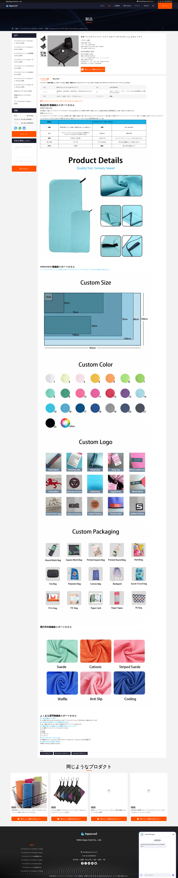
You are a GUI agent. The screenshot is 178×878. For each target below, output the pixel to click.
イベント (137, 5)
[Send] (173, 875)
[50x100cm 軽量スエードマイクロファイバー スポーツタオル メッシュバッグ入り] (69, 791)
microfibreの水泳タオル (79, 753)
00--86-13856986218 (165, 1)
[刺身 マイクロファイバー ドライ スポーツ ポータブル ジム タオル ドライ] (63, 50)
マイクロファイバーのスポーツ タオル (31, 28)
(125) (24, 67)
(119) (23, 80)
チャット (165, 5)
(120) (23, 54)
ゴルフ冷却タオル (46, 753)
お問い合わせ (127, 5)
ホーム (102, 5)
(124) (23, 48)
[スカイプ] (15, 128)
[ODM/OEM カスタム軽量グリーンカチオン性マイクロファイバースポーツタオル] (109, 791)
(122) (23, 73)
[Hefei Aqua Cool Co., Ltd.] (12, 6)
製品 (109, 5)
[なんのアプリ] (20, 128)
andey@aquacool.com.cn (146, 1)
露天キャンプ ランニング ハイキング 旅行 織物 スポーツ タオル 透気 (28, 811)
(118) (22, 102)
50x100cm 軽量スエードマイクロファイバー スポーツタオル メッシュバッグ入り (68, 811)
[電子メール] (24, 128)
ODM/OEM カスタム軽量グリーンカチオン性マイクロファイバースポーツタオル (109, 811)
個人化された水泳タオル (62, 753)
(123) (23, 42)
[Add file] (141, 875)
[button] (13, 795)
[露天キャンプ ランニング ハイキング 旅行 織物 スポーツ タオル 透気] (29, 791)
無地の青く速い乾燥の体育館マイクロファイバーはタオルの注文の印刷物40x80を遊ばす (149, 811)
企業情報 (117, 5)
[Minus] (173, 834)
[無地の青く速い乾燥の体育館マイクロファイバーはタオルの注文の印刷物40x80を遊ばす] (149, 791)
